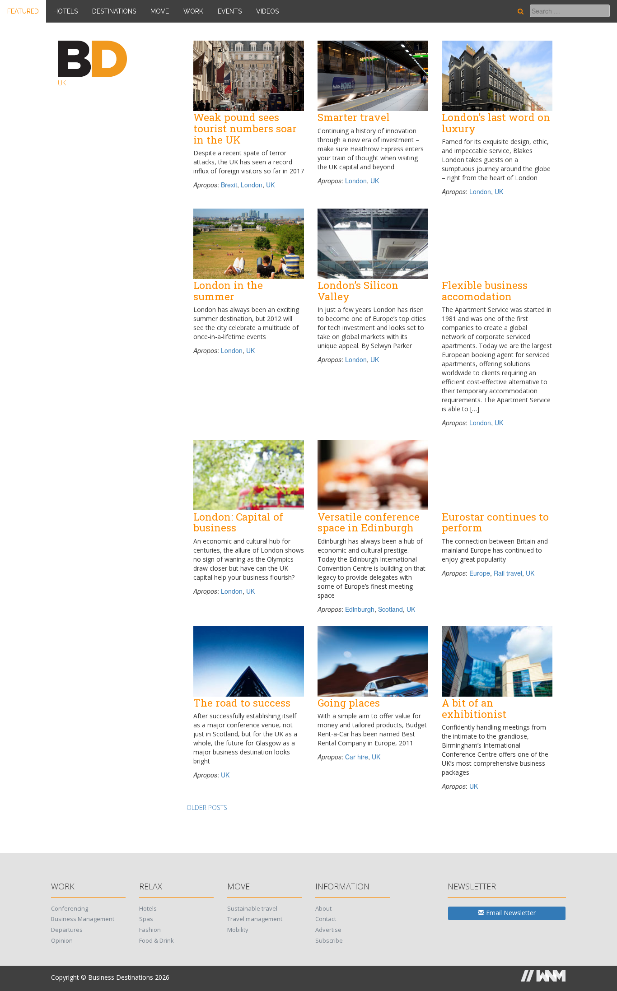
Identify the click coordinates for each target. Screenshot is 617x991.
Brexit (229, 184)
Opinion (62, 940)
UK (270, 184)
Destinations (114, 11)
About (323, 908)
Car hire (356, 756)
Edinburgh (359, 609)
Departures (67, 930)
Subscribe (329, 940)
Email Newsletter (510, 912)
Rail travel (508, 572)
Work (193, 11)
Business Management (82, 919)
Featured (23, 11)
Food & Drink (156, 940)
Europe (479, 572)
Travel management (254, 919)
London (251, 184)
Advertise (328, 930)
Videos (267, 11)
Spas (146, 919)
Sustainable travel (252, 908)
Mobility (237, 930)
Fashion (150, 930)
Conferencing (69, 908)
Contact (325, 919)
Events (230, 11)
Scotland (390, 609)
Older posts (207, 807)
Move (159, 11)
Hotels (65, 11)
